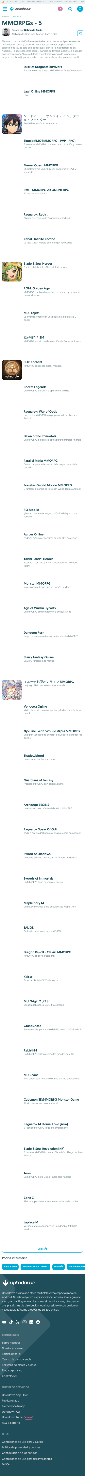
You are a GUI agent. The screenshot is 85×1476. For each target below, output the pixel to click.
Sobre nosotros (11, 1342)
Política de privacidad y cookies (21, 1447)
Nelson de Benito (33, 30)
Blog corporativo (12, 1370)
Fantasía (58, 1266)
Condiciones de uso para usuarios (22, 1442)
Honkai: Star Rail (55, 2)
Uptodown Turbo (17, 1417)
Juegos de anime (71, 2)
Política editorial (11, 1354)
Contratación (10, 1376)
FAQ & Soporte (11, 1422)
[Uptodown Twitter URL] (17, 1322)
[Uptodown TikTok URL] (11, 1322)
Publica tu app (10, 1400)
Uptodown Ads (11, 1411)
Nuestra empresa (12, 1348)
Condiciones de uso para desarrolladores (27, 1459)
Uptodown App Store (15, 1395)
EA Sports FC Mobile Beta (36, 2)
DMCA (6, 1464)
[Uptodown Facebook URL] (38, 1322)
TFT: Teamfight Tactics (16, 2)
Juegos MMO (10, 1266)
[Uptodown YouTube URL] (4, 1322)
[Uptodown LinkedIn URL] (31, 1322)
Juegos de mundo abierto (35, 1266)
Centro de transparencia (16, 1359)
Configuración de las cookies (19, 1453)
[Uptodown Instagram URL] (24, 1322)
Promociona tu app (13, 1406)
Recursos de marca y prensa (19, 1365)
